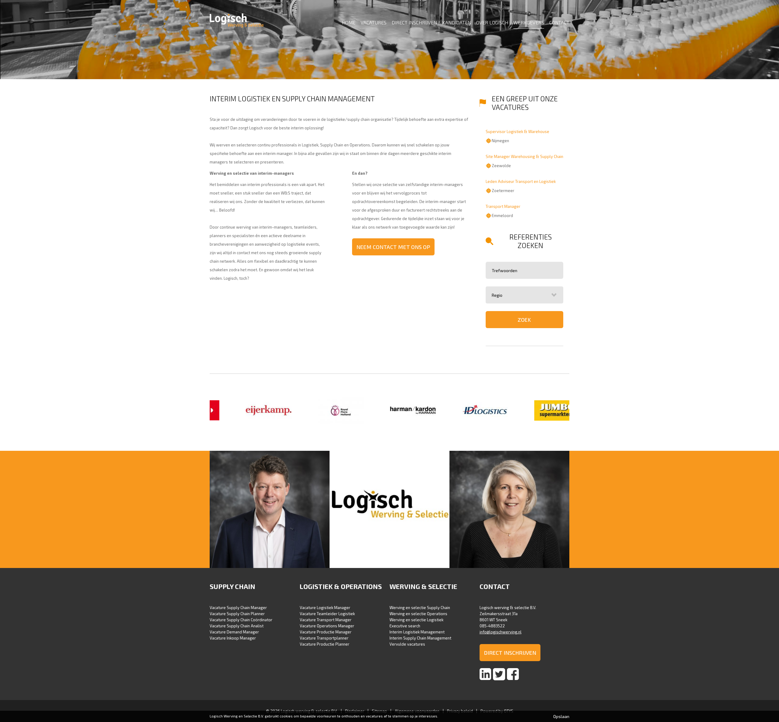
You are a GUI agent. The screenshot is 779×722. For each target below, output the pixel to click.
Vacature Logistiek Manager (325, 607)
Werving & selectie (423, 586)
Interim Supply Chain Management (420, 638)
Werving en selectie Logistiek (416, 619)
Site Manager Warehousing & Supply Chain (524, 156)
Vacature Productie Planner (324, 644)
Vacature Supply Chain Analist (237, 625)
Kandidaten (456, 22)
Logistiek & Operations (341, 586)
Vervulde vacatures (407, 644)
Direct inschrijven (414, 22)
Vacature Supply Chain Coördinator (241, 619)
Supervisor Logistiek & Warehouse (517, 131)
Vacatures (373, 22)
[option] (246, 411)
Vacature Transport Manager (325, 619)
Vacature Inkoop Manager (233, 638)
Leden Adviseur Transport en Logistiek (521, 181)
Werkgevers (528, 22)
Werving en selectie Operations (418, 613)
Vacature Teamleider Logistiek (327, 613)
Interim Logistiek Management (417, 631)
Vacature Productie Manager (325, 631)
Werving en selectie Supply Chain (420, 607)
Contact (559, 22)
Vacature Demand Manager (234, 631)
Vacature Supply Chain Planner (237, 613)
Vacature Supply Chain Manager (238, 607)
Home (348, 22)
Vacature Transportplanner (324, 638)
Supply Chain (232, 586)
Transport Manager (503, 206)
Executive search (405, 625)
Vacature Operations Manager (327, 625)
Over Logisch (492, 22)
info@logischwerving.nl (501, 631)
